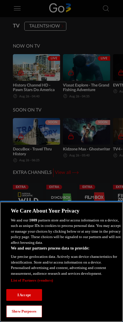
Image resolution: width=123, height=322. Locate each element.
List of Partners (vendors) (32, 280)
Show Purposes (24, 311)
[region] (61, 262)
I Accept (24, 295)
